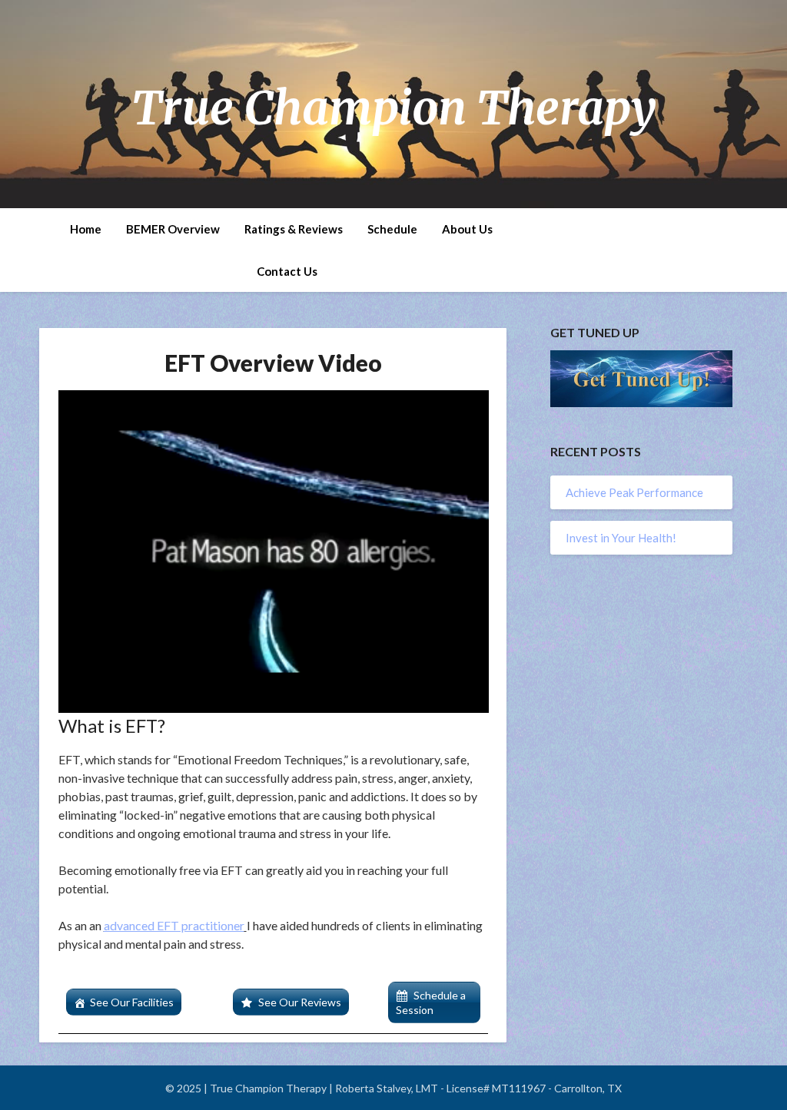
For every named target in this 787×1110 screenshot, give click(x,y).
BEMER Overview (173, 229)
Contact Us (287, 271)
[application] (273, 551)
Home (85, 229)
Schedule (392, 229)
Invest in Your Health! (621, 538)
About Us (467, 229)
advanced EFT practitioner (174, 925)
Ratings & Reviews (293, 229)
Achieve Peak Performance (634, 492)
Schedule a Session (431, 1002)
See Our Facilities (132, 1002)
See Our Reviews (299, 1002)
